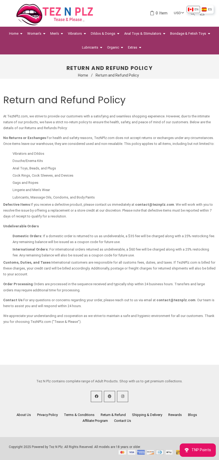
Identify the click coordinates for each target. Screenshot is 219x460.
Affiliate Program (95, 421)
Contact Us (122, 421)
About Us (24, 415)
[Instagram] (122, 396)
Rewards (175, 415)
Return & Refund (113, 415)
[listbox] (200, 9)
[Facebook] (96, 396)
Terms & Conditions (79, 415)
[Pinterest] (109, 396)
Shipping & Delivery (147, 415)
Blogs (192, 415)
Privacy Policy (47, 415)
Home (83, 75)
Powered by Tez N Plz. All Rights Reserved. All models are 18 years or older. (86, 447)
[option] (193, 9)
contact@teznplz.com (154, 205)
